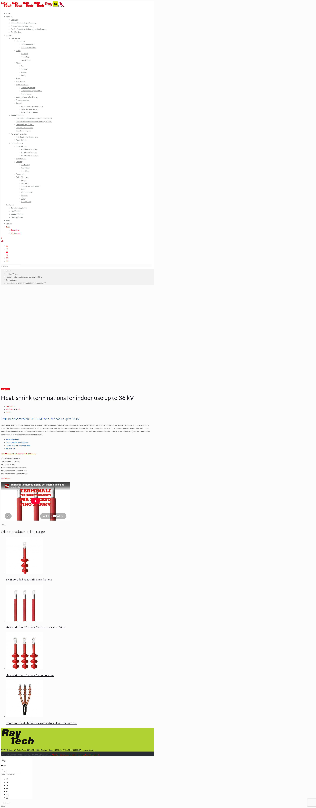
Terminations (11, 280)
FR (7, 249)
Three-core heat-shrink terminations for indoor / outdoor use (41, 723)
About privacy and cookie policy (64, 755)
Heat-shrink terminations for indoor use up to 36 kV (35, 627)
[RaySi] (51, 6)
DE (7, 258)
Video (8, 412)
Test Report (5, 478)
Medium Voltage (12, 274)
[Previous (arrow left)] (2, 806)
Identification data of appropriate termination (18, 453)
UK (2, 241)
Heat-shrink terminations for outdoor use (30, 675)
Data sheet (5, 389)
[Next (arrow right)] (4, 806)
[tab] (79, 406)
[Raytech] (22, 6)
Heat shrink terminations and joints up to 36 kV (24, 277)
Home (8, 271)
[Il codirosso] (61, 6)
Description (10, 406)
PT (7, 261)
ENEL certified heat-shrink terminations (29, 579)
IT (7, 246)
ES (7, 252)
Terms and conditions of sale (89, 755)
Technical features (13, 409)
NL (7, 255)
